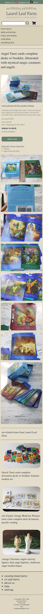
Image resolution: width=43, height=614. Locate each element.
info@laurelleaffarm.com (21, 608)
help (6, 586)
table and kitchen (8, 32)
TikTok (35, 2)
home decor (6, 29)
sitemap (8, 589)
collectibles (6, 39)
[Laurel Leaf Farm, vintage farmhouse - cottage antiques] (21, 13)
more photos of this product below (18, 105)
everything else (7, 42)
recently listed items (15, 576)
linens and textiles (9, 35)
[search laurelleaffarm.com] (27, 23)
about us (9, 583)
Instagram (22, 2)
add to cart (12, 139)
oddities (6, 149)
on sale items (11, 579)
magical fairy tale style (11, 151)
